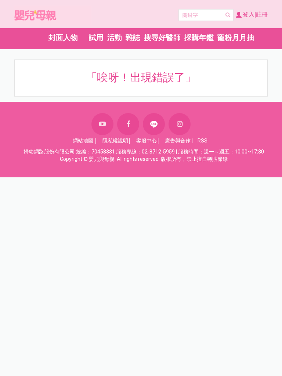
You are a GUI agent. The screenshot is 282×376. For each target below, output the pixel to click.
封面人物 (63, 37)
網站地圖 (83, 141)
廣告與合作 (178, 141)
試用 (96, 37)
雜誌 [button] (133, 37)
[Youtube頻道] (102, 124)
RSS (202, 141)
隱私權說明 (115, 141)
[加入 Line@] (154, 124)
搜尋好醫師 (162, 37)
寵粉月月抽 (235, 37)
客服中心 (146, 141)
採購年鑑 (199, 37)
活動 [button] (114, 37)
